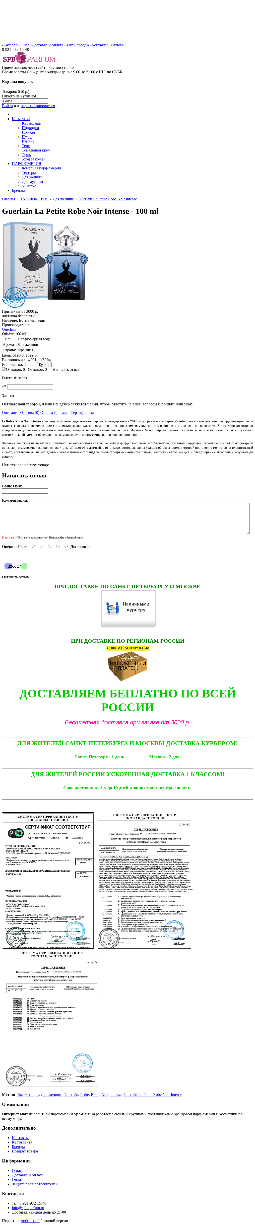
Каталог (10, 45)
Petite (84, 1094)
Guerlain (9, 329)
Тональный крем (36, 150)
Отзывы (118, 45)
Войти (7, 106)
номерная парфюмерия (41, 168)
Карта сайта (22, 1142)
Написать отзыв (66, 369)
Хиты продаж (77, 45)
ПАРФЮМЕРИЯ (26, 163)
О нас (24, 45)
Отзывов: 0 (37, 369)
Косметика (21, 119)
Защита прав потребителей (35, 1184)
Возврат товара (25, 1151)
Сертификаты (82, 412)
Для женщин (33, 177)
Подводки (30, 128)
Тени (26, 146)
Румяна (28, 141)
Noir (104, 1094)
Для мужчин (32, 181)
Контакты (100, 45)
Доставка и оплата (47, 45)
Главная (8, 199)
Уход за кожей (34, 159)
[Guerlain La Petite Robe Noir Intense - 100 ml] (45, 307)
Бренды (18, 190)
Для (19, 1094)
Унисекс (29, 186)
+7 (4, 386)
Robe (95, 1094)
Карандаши (31, 123)
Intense (116, 1094)
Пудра (27, 137)
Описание (10, 412)
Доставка (61, 412)
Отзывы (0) (29, 412)
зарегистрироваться (38, 106)
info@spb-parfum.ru (28, 1208)
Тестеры (29, 172)
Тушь (26, 155)
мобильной (30, 1221)
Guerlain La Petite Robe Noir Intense (107, 199)
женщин (32, 1094)
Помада (28, 132)
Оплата (46, 412)
